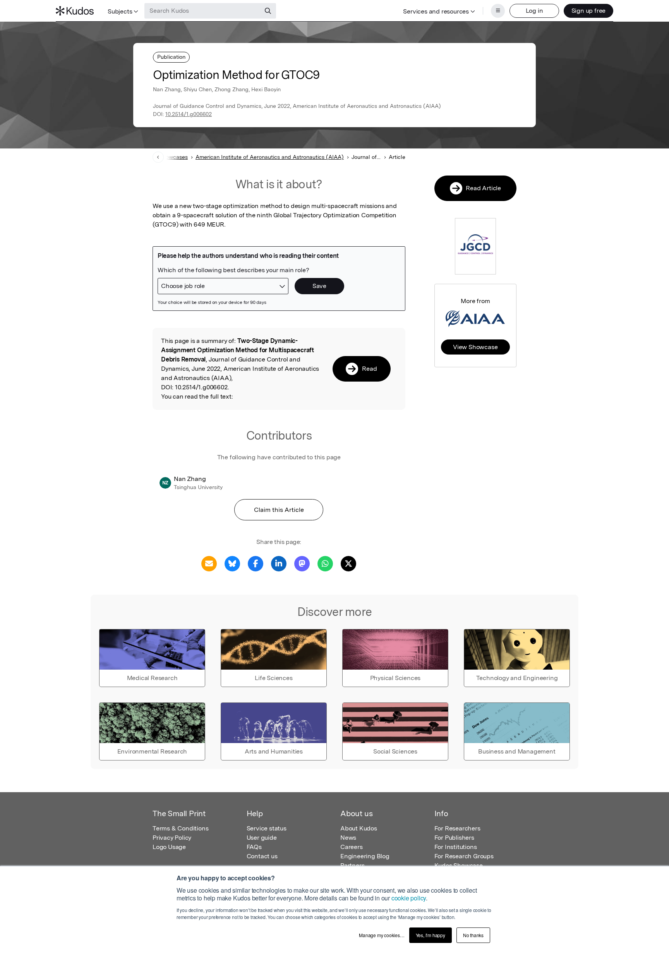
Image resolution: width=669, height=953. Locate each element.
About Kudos (358, 828)
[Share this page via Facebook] (255, 563)
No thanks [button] (473, 935)
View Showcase (475, 347)
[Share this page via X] (348, 563)
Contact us (262, 856)
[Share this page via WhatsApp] (325, 563)
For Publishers (454, 837)
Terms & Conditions (180, 828)
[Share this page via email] (209, 563)
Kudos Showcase (458, 865)
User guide (262, 837)
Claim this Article (279, 509)
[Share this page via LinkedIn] (278, 563)
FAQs (254, 847)
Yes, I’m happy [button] (430, 935)
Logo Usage (169, 847)
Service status (266, 828)
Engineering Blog (364, 856)
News (348, 837)
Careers (351, 847)
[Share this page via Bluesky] (232, 563)
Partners (352, 865)
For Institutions (455, 847)
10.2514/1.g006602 (188, 114)
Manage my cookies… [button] (381, 935)
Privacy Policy (172, 837)
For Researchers (457, 828)
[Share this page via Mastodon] (302, 563)
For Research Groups (464, 856)
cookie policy (408, 897)
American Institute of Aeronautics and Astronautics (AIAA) (270, 157)
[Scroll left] (158, 157)
